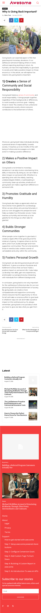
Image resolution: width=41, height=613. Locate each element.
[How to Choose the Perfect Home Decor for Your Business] (33, 416)
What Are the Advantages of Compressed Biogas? (30, 330)
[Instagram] (8, 606)
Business (5, 462)
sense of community (26, 95)
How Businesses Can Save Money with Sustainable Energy (10, 331)
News (5, 8)
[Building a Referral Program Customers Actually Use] (33, 380)
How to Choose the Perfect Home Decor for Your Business (15, 414)
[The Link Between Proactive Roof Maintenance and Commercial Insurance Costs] (33, 404)
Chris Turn (7, 15)
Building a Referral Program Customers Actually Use (14, 378)
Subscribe (20, 597)
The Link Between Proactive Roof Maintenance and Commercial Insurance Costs (14, 403)
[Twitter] (16, 20)
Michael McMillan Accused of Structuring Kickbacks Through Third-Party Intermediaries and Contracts (16, 391)
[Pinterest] (21, 20)
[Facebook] (11, 20)
